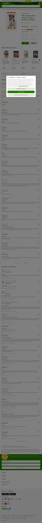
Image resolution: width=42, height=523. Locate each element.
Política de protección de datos (23, 86)
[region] (21, 86)
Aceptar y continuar (21, 91)
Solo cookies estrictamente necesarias (21, 94)
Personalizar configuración (21, 88)
